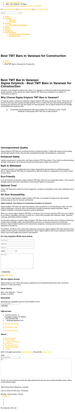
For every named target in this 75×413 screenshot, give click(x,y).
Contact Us (9, 343)
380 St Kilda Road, (7, 387)
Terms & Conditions (13, 341)
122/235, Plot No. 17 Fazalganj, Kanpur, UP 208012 (24, 6)
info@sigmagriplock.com (14, 2)
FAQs (8, 349)
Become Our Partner (12, 324)
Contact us (5, 396)
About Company (10, 338)
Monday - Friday (6, 394)
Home (7, 60)
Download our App (11, 327)
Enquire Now (6, 272)
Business (8, 62)
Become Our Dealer (11, 345)
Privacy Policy (10, 340)
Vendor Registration (11, 347)
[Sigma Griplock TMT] (9, 9)
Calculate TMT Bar (11, 330)
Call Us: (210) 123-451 (9, 391)
